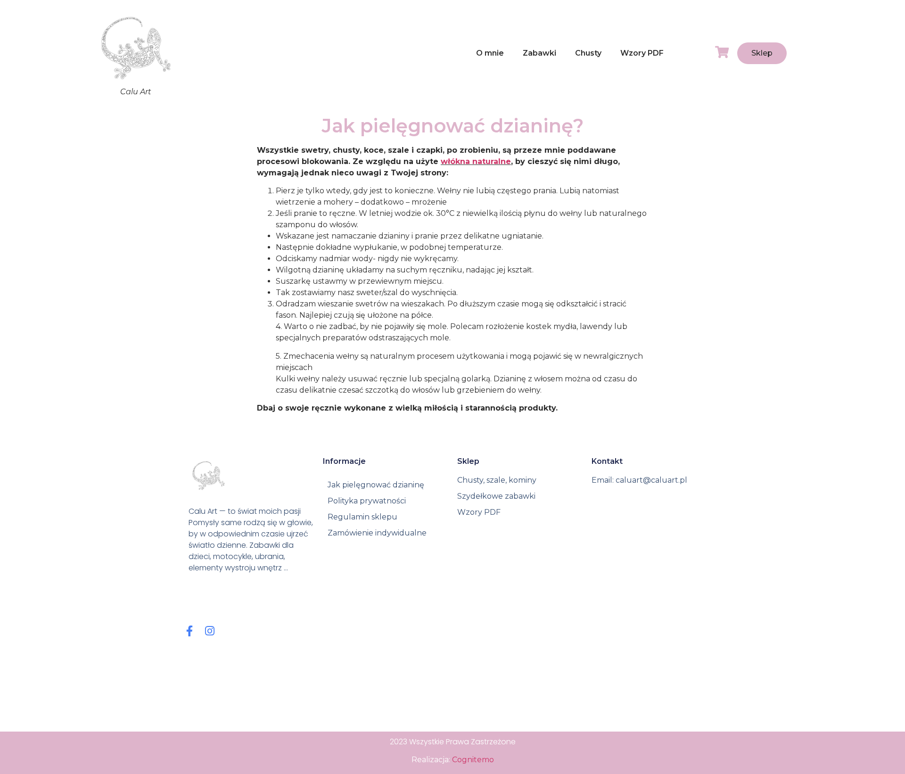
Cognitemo (473, 759)
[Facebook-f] (189, 631)
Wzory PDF (642, 53)
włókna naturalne (476, 161)
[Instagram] (209, 631)
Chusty (588, 53)
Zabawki (539, 53)
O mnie (490, 53)
